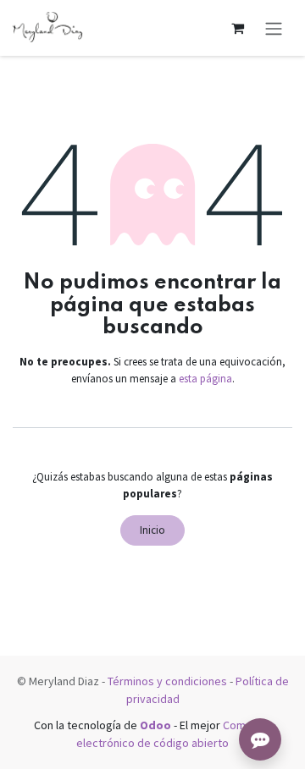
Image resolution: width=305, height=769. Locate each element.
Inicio (152, 530)
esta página (205, 378)
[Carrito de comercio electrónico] (237, 28)
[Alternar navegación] (273, 27)
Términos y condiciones (167, 681)
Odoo (157, 725)
